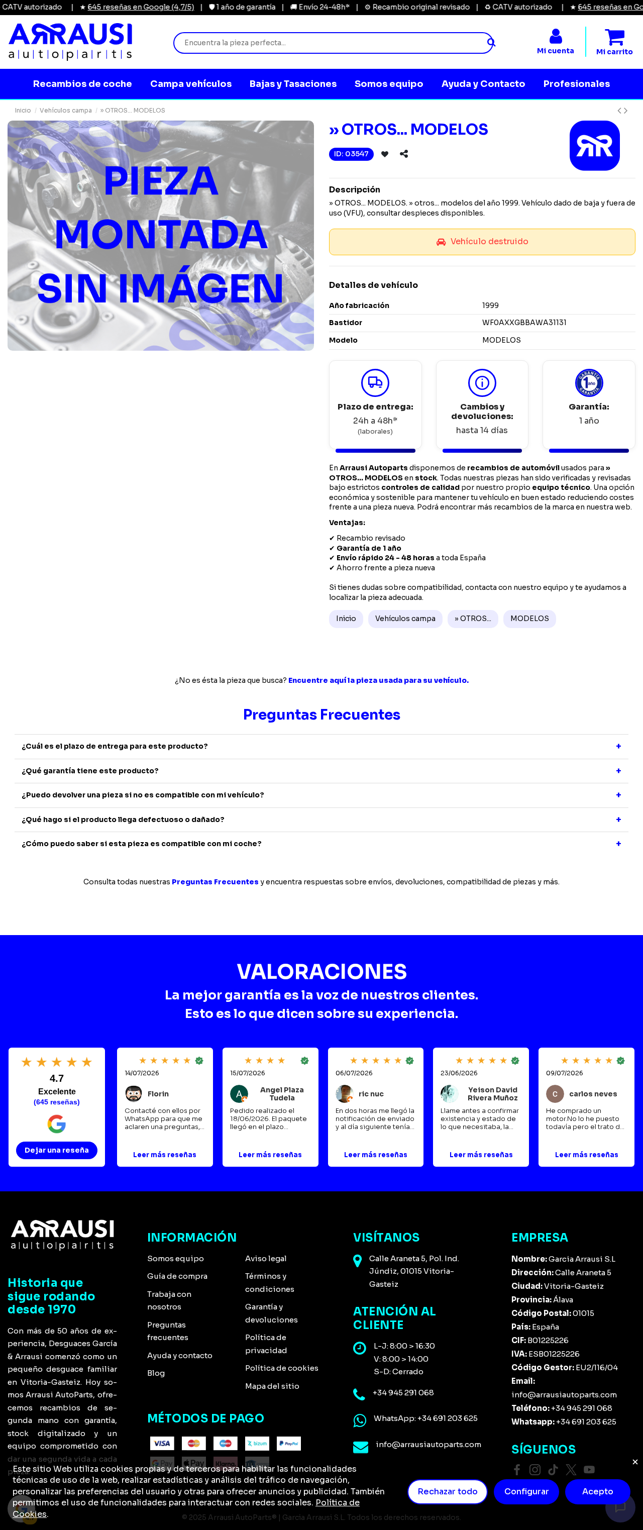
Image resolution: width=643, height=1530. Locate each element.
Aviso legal (266, 1258)
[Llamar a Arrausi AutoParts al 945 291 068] (359, 1395)
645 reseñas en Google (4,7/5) (115, 7)
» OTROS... (473, 618)
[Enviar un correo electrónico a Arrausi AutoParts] (360, 1447)
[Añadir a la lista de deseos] (385, 154)
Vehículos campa (405, 618)
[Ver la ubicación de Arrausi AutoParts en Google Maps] (357, 1261)
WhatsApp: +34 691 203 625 (426, 1418)
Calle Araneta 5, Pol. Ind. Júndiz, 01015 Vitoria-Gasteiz (414, 1271)
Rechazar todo (447, 1491)
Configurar (526, 1491)
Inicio (346, 618)
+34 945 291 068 (403, 1392)
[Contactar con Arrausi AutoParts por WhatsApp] (359, 1421)
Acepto (597, 1491)
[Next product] (626, 110)
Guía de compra (177, 1276)
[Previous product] (620, 110)
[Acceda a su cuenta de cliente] (555, 36)
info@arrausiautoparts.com (428, 1444)
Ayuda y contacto (179, 1355)
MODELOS (529, 618)
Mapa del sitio (272, 1386)
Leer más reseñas (164, 1155)
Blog (156, 1373)
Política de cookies (281, 1368)
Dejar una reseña (57, 1150)
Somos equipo (175, 1258)
